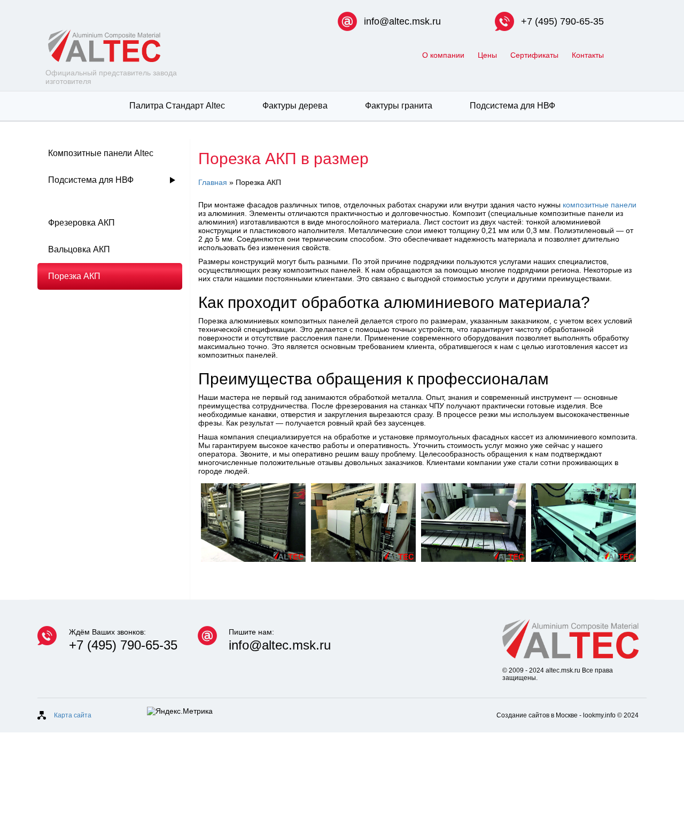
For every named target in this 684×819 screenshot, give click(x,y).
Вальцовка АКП (79, 249)
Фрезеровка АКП (81, 222)
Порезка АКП (74, 276)
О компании (443, 55)
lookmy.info (599, 715)
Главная (212, 182)
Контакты (588, 55)
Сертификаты (534, 55)
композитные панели (599, 204)
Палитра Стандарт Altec (177, 105)
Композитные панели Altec (100, 153)
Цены (487, 55)
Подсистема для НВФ (512, 105)
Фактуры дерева (295, 105)
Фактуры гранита (398, 105)
